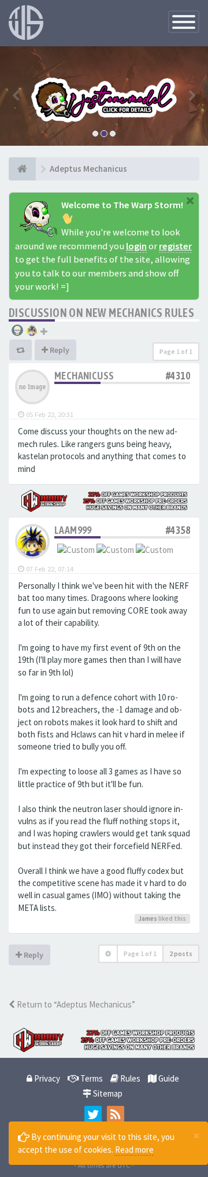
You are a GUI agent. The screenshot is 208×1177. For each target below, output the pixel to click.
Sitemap (106, 1093)
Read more (134, 1149)
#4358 (178, 530)
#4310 (178, 376)
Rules (129, 1078)
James (147, 918)
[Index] (22, 168)
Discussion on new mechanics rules (101, 312)
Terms (91, 1078)
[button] (15, 96)
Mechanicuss (84, 376)
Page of (175, 351)
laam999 (73, 530)
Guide (168, 1078)
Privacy (46, 1078)
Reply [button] (58, 350)
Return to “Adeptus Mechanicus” (75, 1004)
